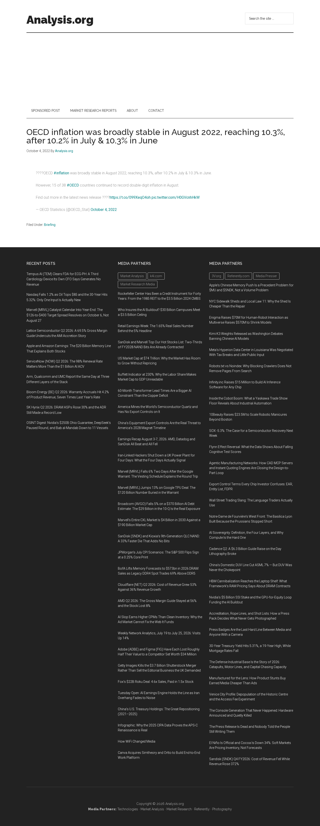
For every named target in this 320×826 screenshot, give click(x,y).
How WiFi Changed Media (136, 741)
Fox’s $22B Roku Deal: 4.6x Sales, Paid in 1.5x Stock (155, 682)
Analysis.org (59, 19)
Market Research (179, 809)
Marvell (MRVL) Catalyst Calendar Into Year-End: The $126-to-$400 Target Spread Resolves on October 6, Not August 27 (67, 315)
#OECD (73, 185)
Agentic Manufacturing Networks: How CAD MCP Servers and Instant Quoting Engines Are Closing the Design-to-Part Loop (251, 468)
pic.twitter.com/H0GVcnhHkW (176, 197)
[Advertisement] (160, 68)
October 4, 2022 (104, 209)
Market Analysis (152, 809)
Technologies (127, 809)
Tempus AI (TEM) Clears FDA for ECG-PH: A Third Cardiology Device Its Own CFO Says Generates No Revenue (63, 279)
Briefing (50, 225)
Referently (202, 809)
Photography (222, 809)
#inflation (61, 173)
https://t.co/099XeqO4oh (130, 197)
